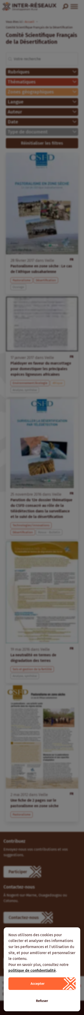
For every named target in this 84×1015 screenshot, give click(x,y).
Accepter (38, 984)
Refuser (42, 1001)
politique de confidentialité (32, 970)
